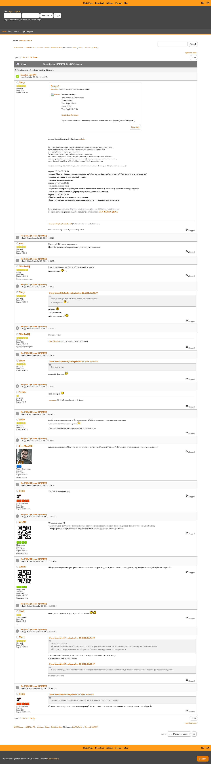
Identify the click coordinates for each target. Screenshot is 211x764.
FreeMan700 (25, 446)
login (11, 11)
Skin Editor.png (54, 341)
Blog (126, 3)
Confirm (202, 759)
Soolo (22, 490)
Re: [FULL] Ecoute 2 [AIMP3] (34, 236)
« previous (188, 53)
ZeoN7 (74, 48)
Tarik (80, 48)
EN (208, 3)
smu (21, 243)
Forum (118, 3)
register (17, 11)
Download (99, 3)
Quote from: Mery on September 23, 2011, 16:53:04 (71, 694)
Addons (109, 3)
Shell (21, 611)
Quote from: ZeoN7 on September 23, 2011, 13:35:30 (72, 638)
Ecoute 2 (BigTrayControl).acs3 (60, 224)
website (82, 139)
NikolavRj (24, 266)
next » (195, 53)
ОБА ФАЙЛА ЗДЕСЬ (108, 212)
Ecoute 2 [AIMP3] (28, 75)
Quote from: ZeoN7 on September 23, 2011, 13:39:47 (72, 664)
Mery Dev (54, 89)
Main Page (88, 3)
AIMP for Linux (25, 40)
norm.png (52, 400)
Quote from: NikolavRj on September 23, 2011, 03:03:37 (73, 293)
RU (202, 3)
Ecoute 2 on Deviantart (69, 115)
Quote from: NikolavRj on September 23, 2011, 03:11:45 (73, 361)
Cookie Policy (53, 759)
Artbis (22, 392)
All (27, 57)
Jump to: (163, 734)
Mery (22, 82)
